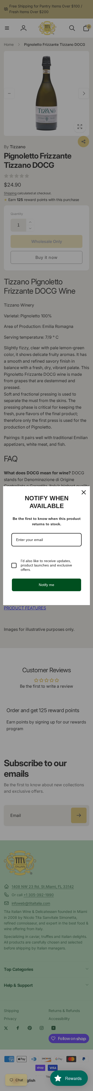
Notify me (46, 585)
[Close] (84, 492)
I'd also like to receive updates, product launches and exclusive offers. (46, 565)
